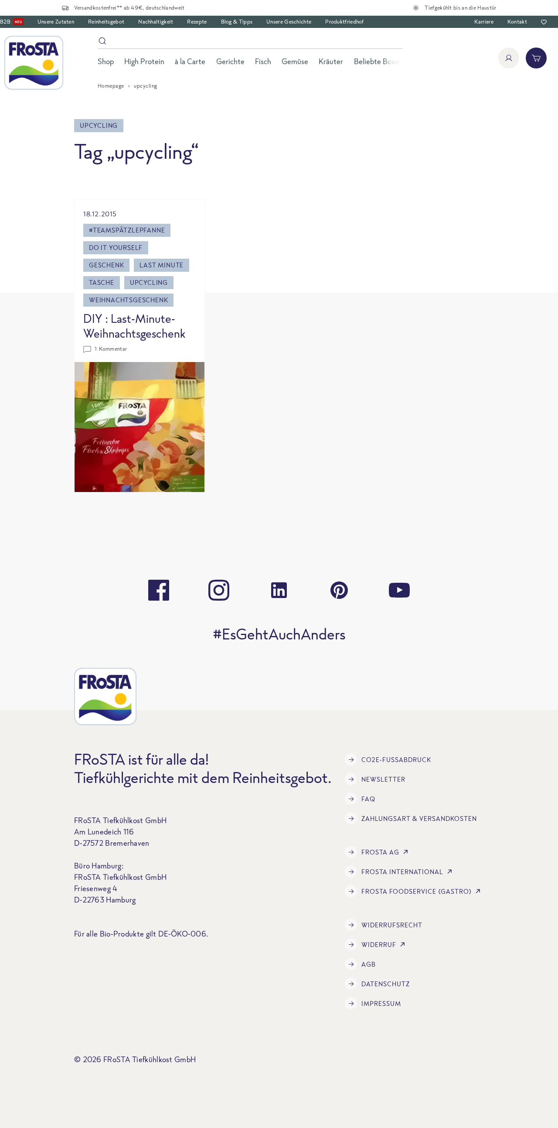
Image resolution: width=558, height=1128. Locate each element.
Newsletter (383, 779)
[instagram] (218, 590)
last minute (162, 265)
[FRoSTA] (33, 63)
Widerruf (378, 944)
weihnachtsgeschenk (128, 300)
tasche (101, 282)
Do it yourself (116, 247)
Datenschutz (385, 984)
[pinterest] (339, 590)
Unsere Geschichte (288, 21)
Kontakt (517, 21)
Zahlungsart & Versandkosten (419, 818)
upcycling (149, 282)
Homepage (111, 85)
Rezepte (197, 21)
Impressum (381, 1003)
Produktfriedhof (344, 21)
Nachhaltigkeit (155, 21)
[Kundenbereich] (508, 58)
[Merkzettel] (544, 22)
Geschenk (106, 265)
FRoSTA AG (380, 852)
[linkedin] (279, 590)
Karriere (483, 21)
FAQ (368, 799)
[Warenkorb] (536, 58)
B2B (11, 21)
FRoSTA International (402, 872)
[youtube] (399, 590)
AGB (368, 964)
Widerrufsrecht (391, 925)
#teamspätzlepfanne (127, 230)
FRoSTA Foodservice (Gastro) (416, 891)
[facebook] (158, 590)
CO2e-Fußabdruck (396, 759)
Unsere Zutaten (55, 21)
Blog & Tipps (237, 21)
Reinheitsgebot (106, 21)
